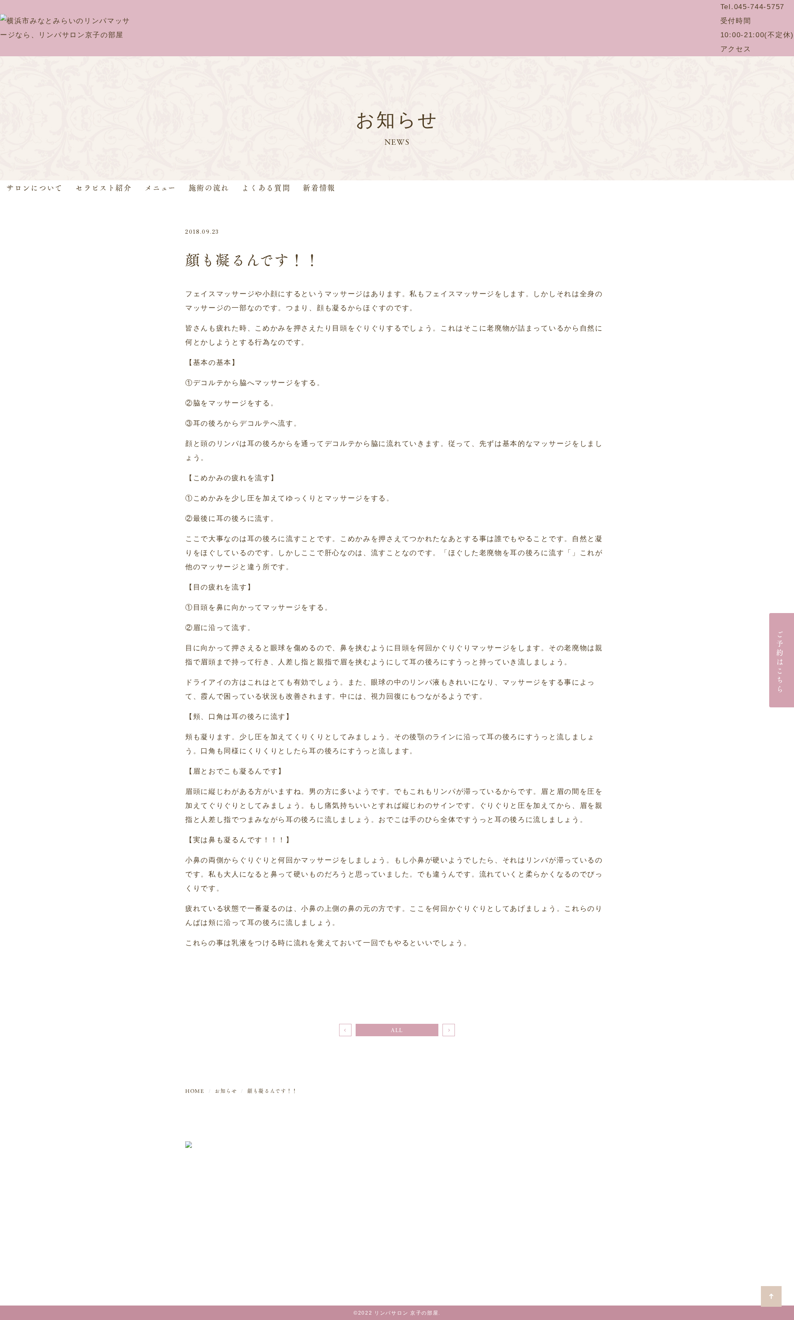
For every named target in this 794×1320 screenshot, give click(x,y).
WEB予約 (548, 1148)
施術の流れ (209, 187)
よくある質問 (266, 187)
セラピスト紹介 (103, 187)
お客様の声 (550, 1213)
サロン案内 (476, 1164)
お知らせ (546, 1180)
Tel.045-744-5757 (752, 7)
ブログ (543, 1196)
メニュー (160, 187)
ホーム (468, 1148)
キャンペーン (554, 1164)
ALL (397, 1030)
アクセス (735, 49)
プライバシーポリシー (570, 1229)
